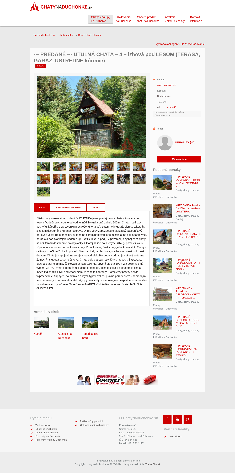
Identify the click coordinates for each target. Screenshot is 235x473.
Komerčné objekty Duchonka (51, 439)
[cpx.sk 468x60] (117, 379)
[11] (75, 179)
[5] (107, 166)
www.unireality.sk (166, 85)
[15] (139, 179)
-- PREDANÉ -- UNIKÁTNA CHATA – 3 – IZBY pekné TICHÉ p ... (188, 235)
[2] (59, 166)
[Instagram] (188, 419)
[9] (43, 179)
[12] (91, 179)
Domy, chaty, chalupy (46, 432)
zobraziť (171, 107)
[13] (107, 179)
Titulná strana (42, 425)
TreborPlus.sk (152, 464)
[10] (59, 179)
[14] (123, 179)
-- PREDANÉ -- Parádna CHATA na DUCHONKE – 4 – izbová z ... (186, 350)
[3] (75, 166)
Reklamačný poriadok (92, 421)
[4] (91, 166)
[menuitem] (100, 19)
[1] (43, 166)
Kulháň (38, 333)
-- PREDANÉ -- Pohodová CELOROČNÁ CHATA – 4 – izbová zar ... (188, 293)
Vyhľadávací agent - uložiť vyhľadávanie (180, 44)
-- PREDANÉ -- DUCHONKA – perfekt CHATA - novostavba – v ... (188, 181)
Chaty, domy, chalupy (187, 190)
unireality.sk (175, 436)
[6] (123, 166)
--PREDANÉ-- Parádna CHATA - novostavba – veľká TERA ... (188, 208)
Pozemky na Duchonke (48, 436)
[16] (43, 192)
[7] (139, 166)
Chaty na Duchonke (46, 428)
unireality (185, 142)
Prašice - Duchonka (166, 197)
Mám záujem (179, 159)
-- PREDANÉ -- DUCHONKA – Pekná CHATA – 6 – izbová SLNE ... (187, 322)
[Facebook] (167, 419)
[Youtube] (177, 419)
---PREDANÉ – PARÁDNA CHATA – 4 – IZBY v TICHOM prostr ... (188, 264)
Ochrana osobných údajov (94, 425)
